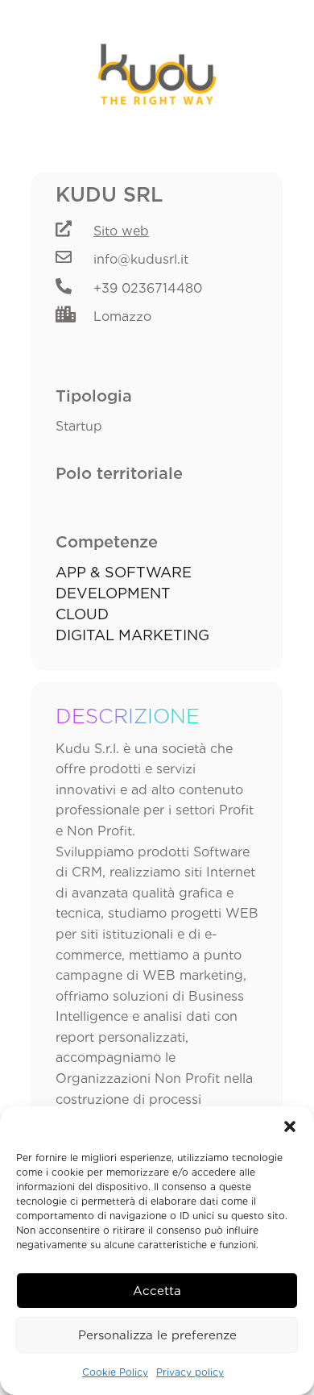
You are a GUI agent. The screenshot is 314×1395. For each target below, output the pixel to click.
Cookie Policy (115, 1372)
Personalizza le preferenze (157, 1335)
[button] (290, 1126)
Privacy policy (190, 1372)
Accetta (157, 1291)
